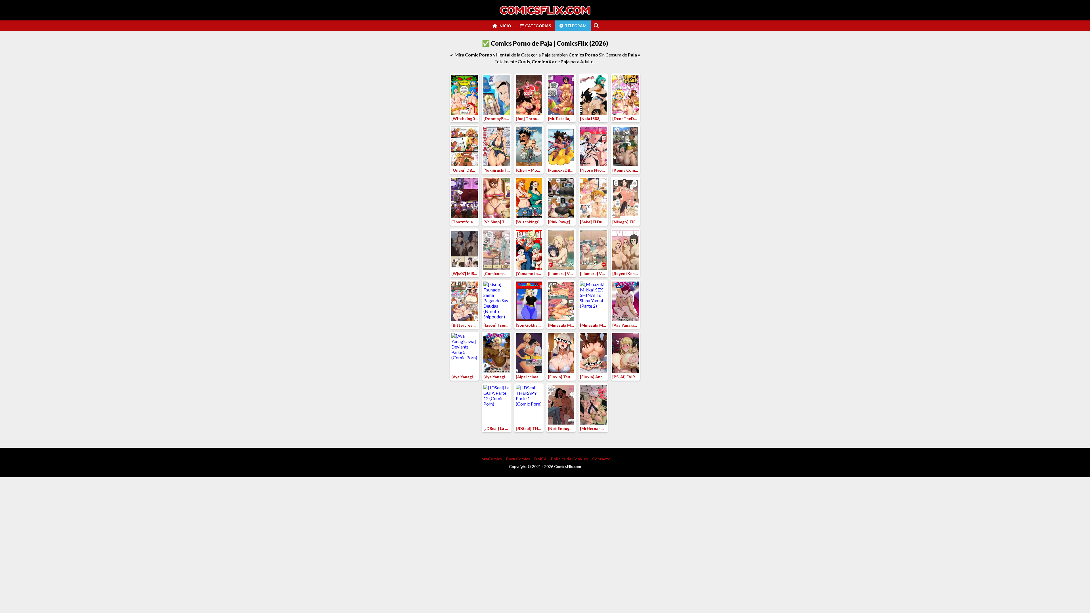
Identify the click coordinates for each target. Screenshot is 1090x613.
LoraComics (490, 458)
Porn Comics (518, 458)
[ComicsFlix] (545, 10)
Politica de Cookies (569, 458)
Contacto (601, 458)
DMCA (540, 458)
